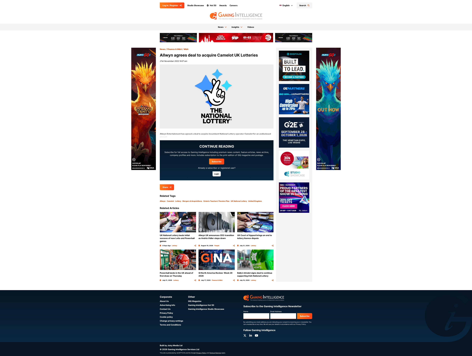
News (162, 49)
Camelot (170, 201)
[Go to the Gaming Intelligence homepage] (236, 16)
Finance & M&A (174, 49)
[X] (244, 335)
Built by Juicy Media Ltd (171, 345)
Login (216, 174)
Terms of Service (215, 353)
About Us (164, 301)
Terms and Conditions (170, 325)
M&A (186, 49)
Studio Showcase (195, 5)
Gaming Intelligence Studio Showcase (206, 309)
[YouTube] (256, 335)
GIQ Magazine (194, 301)
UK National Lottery (239, 201)
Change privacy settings (171, 321)
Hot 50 (213, 5)
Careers (233, 5)
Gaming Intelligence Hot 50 (201, 305)
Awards (223, 5)
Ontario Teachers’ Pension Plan (216, 201)
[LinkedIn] (250, 335)
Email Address (276, 311)
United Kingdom (255, 201)
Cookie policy (166, 317)
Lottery (178, 201)
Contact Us (165, 309)
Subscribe (216, 161)
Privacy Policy (166, 313)
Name (245, 311)
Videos (250, 27)
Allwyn (163, 201)
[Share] (195, 245)
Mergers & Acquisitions (192, 201)
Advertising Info (167, 305)
